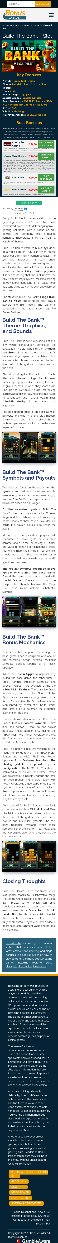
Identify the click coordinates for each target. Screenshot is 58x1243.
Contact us (19, 1219)
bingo (49, 951)
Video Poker (20, 1192)
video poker (25, 966)
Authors (44, 1215)
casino (17, 951)
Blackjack (18, 1181)
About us (43, 1212)
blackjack (11, 966)
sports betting (30, 951)
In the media (35, 1219)
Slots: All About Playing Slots (22, 25)
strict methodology (46, 137)
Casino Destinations (24, 1212)
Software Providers (26, 1203)
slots (49, 962)
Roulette (18, 1187)
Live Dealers (20, 1198)
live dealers (39, 966)
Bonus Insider (38, 1233)
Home (5, 25)
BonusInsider (13, 943)
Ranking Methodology (24, 1215)
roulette (37, 962)
